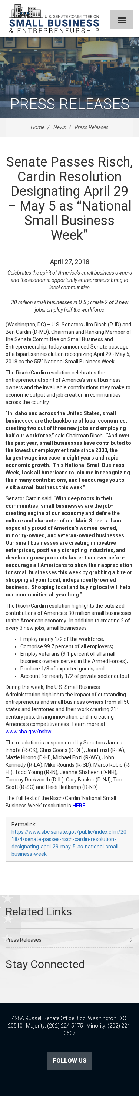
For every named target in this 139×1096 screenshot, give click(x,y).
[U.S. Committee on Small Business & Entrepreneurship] (54, 18)
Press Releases (69, 104)
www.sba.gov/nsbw (28, 731)
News (59, 127)
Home (37, 127)
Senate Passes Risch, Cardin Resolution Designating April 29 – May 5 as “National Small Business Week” (69, 198)
